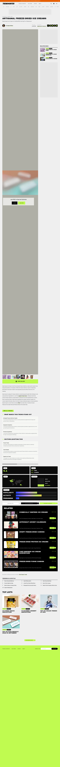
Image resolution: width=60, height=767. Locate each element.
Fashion (47, 6)
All (3, 6)
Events (35, 3)
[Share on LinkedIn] (50, 26)
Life (17, 6)
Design (25, 6)
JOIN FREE (22, 203)
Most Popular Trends (23, 574)
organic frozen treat (22, 395)
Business (32, 6)
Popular (7, 6)
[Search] (51, 4)
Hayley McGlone (10, 25)
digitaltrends (39, 26)
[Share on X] (54, 26)
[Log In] (54, 4)
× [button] (58, 1)
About (40, 3)
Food (11, 16)
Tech (14, 6)
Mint (19, 402)
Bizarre (51, 6)
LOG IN (14, 203)
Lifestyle (8, 16)
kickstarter (44, 26)
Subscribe (55, 648)
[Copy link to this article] (48, 26)
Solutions (30, 3)
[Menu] (57, 3)
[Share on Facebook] (52, 26)
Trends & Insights (22, 3)
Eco (36, 6)
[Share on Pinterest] (57, 26)
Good (39, 6)
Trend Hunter (4, 16)
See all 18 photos (8, 410)
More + (58, 6)
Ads (28, 6)
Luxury (43, 6)
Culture (20, 6)
